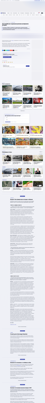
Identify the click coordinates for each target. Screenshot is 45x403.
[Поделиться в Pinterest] (12, 50)
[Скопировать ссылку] (16, 50)
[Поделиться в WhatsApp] (5, 50)
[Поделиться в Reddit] (10, 50)
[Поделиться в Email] (15, 50)
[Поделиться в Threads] (13, 50)
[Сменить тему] (40, 13)
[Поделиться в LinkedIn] (9, 50)
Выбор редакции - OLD (13, 386)
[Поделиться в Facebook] (2, 50)
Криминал (12, 332)
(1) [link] (5, 107)
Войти (41, 0)
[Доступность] (43, 0)
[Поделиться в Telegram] (7, 50)
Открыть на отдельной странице (22, 326)
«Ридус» (12, 40)
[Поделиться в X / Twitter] (4, 50)
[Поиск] (37, 13)
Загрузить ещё (22, 110)
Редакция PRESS (13, 22)
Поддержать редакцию (37, 0)
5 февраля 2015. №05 (13, 324)
